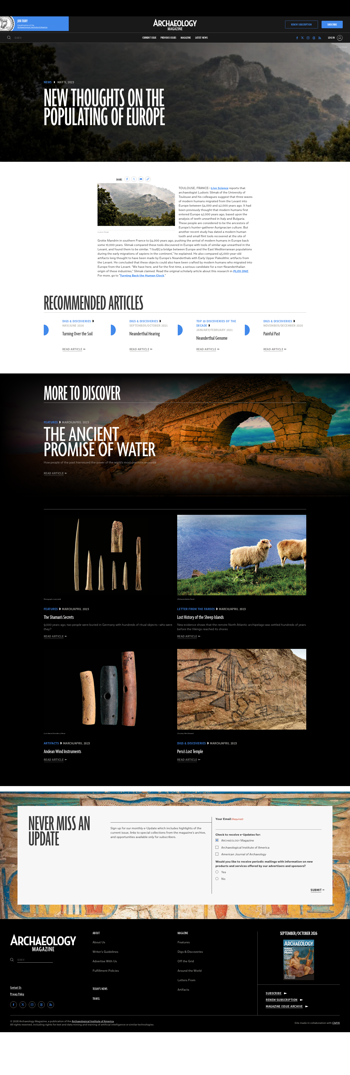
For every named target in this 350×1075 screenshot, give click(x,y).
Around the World (190, 971)
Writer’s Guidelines (105, 952)
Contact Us (15, 988)
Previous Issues (168, 38)
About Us (99, 942)
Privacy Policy (17, 994)
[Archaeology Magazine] (43, 952)
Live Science (219, 188)
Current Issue (149, 38)
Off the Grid (186, 961)
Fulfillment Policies (106, 971)
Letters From (186, 980)
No (223, 879)
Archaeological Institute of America (245, 848)
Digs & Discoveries (190, 952)
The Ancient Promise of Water (99, 443)
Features (184, 942)
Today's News (100, 989)
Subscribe (332, 25)
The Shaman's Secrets (59, 617)
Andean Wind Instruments (62, 751)
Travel (96, 999)
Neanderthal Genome (212, 338)
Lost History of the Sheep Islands (200, 617)
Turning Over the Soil (77, 334)
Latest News (201, 38)
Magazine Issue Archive (284, 1006)
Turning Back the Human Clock (142, 276)
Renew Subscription (301, 25)
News (48, 82)
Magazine (237, 841)
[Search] (9, 37)
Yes (223, 872)
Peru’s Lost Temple (190, 751)
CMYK (336, 1023)
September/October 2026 (298, 934)
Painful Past (271, 334)
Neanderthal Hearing (144, 334)
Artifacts (183, 990)
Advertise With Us (105, 961)
